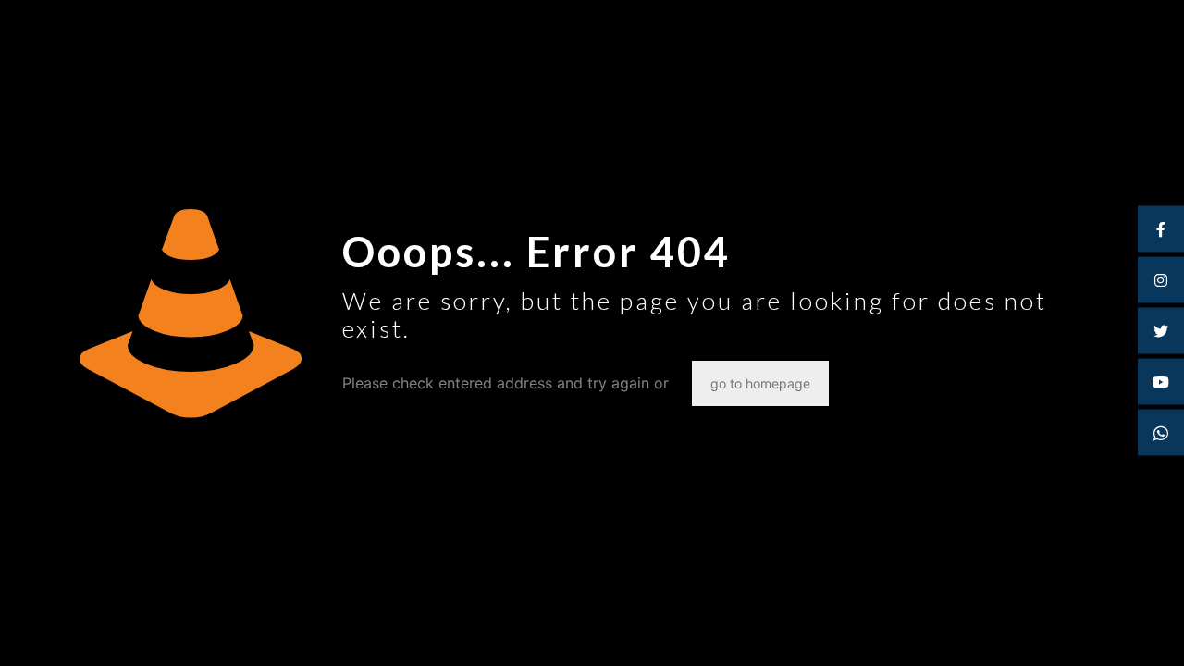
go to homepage (760, 383)
